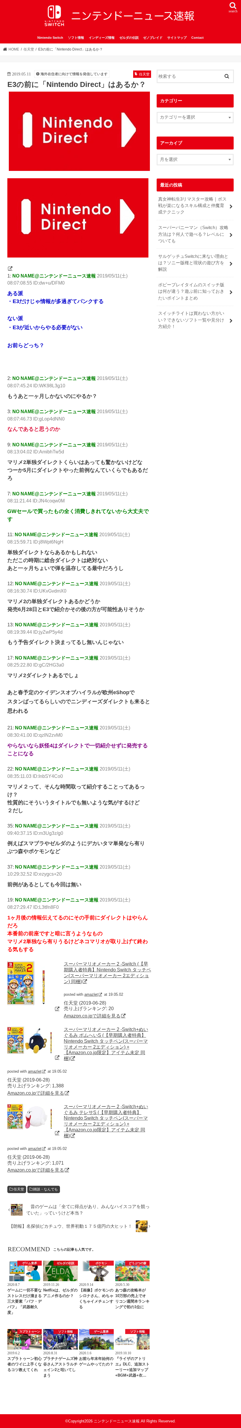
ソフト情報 (76, 37)
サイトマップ (177, 37)
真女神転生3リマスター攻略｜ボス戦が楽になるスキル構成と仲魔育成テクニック (192, 205)
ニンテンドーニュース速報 (117, 1421)
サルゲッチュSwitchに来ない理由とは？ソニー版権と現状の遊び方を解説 (193, 263)
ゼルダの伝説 (129, 37)
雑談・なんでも (45, 1189)
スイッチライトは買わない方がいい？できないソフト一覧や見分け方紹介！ (191, 320)
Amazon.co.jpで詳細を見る (92, 1015)
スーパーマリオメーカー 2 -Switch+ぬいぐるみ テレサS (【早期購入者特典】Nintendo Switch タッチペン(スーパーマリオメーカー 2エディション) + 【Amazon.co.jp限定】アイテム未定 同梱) (106, 1121)
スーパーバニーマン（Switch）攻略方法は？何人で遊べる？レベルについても (193, 234)
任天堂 (19, 1189)
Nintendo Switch (50, 37)
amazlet (91, 994)
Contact (197, 37)
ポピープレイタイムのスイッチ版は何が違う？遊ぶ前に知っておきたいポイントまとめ (191, 291)
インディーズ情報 (102, 37)
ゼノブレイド (153, 37)
